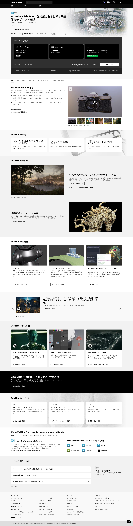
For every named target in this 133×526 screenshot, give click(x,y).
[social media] (16, 517)
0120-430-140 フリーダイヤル (41, 34)
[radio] (31, 51)
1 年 (25, 64)
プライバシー (14, 523)
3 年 (30, 64)
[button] (51, 469)
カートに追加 (109, 64)
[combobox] (39, 2)
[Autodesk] (16, 2)
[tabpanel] (95, 101)
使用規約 (36, 523)
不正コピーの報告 (29, 523)
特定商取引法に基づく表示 (52, 523)
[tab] (72, 121)
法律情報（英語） (42, 523)
